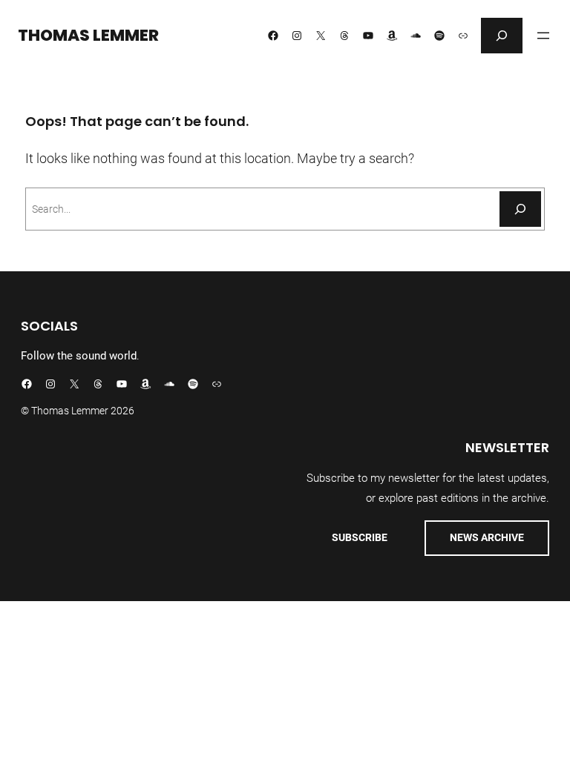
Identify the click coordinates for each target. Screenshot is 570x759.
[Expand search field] (501, 35)
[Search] (520, 209)
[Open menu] (543, 35)
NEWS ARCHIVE (487, 537)
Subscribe (359, 537)
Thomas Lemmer (88, 35)
